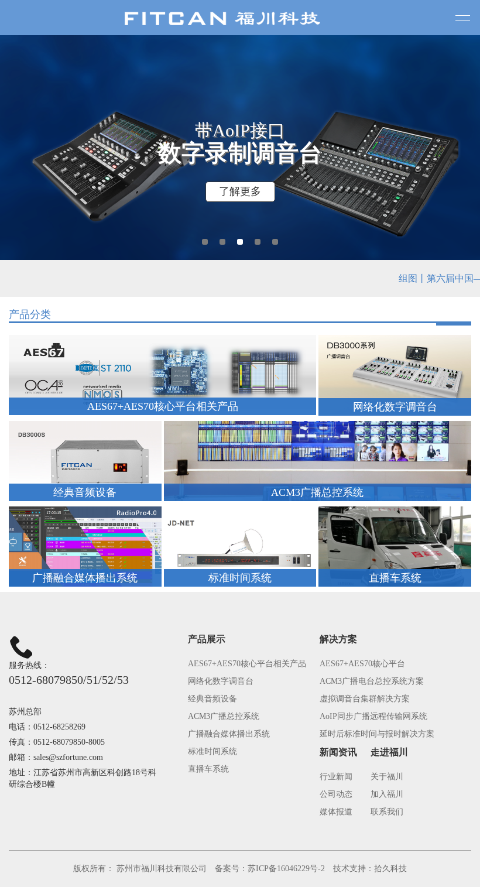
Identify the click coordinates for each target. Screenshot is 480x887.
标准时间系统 (212, 751)
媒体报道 (336, 811)
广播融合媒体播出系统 (229, 734)
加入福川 (387, 794)
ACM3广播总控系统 (223, 716)
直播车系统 (208, 769)
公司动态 (336, 794)
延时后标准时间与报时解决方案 (377, 734)
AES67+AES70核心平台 (362, 663)
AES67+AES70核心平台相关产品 (247, 663)
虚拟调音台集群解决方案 (365, 698)
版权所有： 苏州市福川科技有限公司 (140, 868)
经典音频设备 (212, 698)
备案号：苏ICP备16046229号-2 (270, 868)
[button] (205, 242)
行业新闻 (336, 776)
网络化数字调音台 (220, 681)
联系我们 (387, 811)
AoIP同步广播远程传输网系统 (373, 716)
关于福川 (387, 776)
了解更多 (240, 191)
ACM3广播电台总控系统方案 (372, 681)
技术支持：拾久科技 (370, 868)
